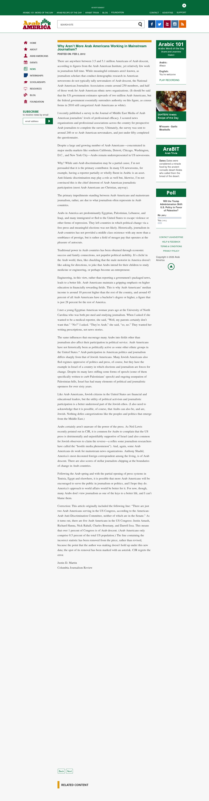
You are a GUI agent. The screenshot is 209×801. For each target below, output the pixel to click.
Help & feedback (171, 241)
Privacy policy (171, 250)
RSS (181, 21)
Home (33, 42)
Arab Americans (39, 56)
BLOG (33, 95)
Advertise (167, 12)
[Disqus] (104, 633)
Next (69, 771)
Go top (169, 266)
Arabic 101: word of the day (38, 12)
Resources (36, 88)
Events (33, 62)
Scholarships (37, 82)
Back (61, 771)
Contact (154, 12)
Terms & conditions (171, 246)
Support (181, 12)
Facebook (151, 21)
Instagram (174, 21)
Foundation (117, 12)
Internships (36, 75)
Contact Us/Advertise (171, 237)
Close (184, 5)
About (33, 49)
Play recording (169, 80)
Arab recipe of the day (69, 12)
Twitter (159, 21)
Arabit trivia (92, 12)
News (33, 69)
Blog (105, 12)
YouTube (167, 21)
